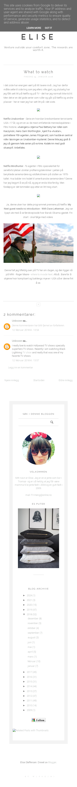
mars (30, 656)
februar (32, 661)
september (33, 632)
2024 (29, 595)
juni (29, 642)
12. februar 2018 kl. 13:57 (25, 360)
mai (30, 647)
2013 (29, 691)
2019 (29, 609)
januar (31, 666)
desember (33, 618)
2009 (29, 710)
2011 (29, 700)
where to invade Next (42, 274)
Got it (48, 27)
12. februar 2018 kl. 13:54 (25, 330)
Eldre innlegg (66, 380)
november (33, 623)
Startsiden (38, 380)
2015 (29, 681)
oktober (32, 628)
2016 (29, 676)
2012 (29, 695)
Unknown (17, 320)
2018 (29, 614)
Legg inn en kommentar (20, 367)
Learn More (34, 27)
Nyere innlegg (11, 380)
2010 (29, 705)
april (30, 651)
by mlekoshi (40, 776)
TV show (27, 352)
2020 (29, 604)
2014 (29, 686)
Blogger (52, 762)
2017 (29, 672)
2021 (29, 600)
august (31, 637)
